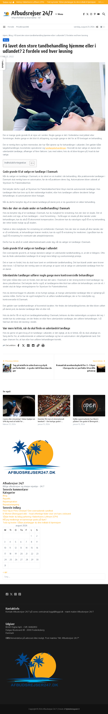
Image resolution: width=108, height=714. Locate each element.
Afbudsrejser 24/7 (32, 12)
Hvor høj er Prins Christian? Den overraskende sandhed (28, 511)
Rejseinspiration (10, 501)
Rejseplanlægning (11, 504)
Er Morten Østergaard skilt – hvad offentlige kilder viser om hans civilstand (37, 513)
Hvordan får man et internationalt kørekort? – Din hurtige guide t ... (51, 420)
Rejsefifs (6, 498)
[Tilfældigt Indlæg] (97, 27)
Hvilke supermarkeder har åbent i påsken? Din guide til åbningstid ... (86, 420)
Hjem (5, 35)
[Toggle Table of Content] (30, 163)
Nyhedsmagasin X (72, 709)
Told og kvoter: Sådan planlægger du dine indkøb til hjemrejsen (32, 522)
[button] (2, 63)
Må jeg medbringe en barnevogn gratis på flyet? (25, 519)
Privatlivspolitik (22, 27)
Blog (11, 35)
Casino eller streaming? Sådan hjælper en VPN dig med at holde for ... (19, 420)
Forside (11, 27)
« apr (5, 572)
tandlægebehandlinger (55, 148)
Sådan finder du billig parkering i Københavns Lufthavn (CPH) (30, 516)
